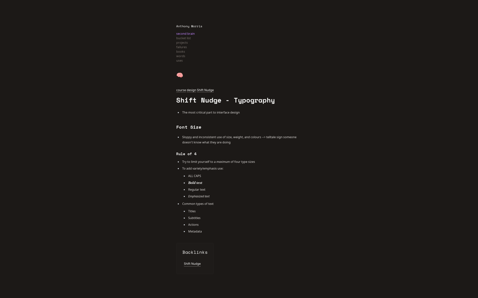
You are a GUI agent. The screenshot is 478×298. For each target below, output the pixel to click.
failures (181, 47)
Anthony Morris (189, 26)
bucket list (183, 38)
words (180, 56)
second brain (185, 34)
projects (182, 43)
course (181, 90)
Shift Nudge (205, 90)
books (180, 51)
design (191, 90)
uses (179, 60)
